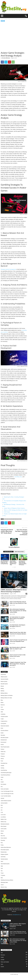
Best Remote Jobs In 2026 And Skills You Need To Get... (18, 648)
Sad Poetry (3, 856)
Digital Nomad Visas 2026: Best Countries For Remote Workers (18, 633)
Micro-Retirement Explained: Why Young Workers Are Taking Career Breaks (18, 610)
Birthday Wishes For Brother (7, 695)
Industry (2, 798)
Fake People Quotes (5, 746)
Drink (2, 728)
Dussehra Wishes (4, 730)
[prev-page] (13, 567)
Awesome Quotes (4, 679)
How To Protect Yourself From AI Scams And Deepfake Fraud (18, 640)
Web (2, 877)
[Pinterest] (9, 62)
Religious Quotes (4, 854)
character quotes (4, 716)
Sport (2, 861)
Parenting (3, 840)
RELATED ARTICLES (8, 551)
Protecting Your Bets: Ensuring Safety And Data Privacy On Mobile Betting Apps (22, 562)
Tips (2, 870)
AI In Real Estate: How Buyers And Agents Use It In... (17, 625)
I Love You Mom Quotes (6, 796)
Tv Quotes (3, 875)
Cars (2, 707)
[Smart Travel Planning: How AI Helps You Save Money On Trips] (5, 604)
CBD (2, 711)
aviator (6, 519)
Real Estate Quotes (5, 849)
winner (2, 884)
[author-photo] (14, 542)
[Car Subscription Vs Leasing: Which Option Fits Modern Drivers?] (5, 619)
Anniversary (3, 674)
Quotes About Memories (6, 847)
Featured (3, 753)
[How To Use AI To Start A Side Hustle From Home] (5, 657)
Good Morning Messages (6, 772)
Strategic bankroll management (8, 269)
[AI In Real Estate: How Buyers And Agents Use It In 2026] (5, 627)
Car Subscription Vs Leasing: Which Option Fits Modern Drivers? (17, 618)
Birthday (2, 690)
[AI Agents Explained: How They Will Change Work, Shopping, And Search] (5, 664)
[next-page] (15, 567)
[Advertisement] (14, 37)
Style (2, 866)
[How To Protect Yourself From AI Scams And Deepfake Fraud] (5, 642)
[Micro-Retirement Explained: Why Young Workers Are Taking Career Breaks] (5, 611)
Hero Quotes (3, 784)
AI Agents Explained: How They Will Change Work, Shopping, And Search (18, 664)
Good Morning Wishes (5, 775)
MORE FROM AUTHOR (19, 551)
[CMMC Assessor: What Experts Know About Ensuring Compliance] (14, 579)
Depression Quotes (5, 725)
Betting (5, 19)
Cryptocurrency (4, 721)
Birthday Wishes (4, 693)
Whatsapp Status (4, 882)
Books (2, 702)
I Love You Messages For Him (7, 793)
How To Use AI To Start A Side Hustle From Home (17, 655)
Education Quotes (4, 737)
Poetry (2, 845)
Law (2, 807)
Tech (2, 868)
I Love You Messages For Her (7, 791)
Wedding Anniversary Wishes (7, 880)
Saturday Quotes (4, 859)
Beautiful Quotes (4, 683)
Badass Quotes (4, 681)
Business (3, 704)
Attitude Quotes (4, 676)
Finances (3, 756)
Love (2, 812)
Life (1, 810)
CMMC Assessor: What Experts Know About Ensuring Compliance (14, 591)
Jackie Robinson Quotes (6, 800)
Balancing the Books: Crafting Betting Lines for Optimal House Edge (13, 562)
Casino (2, 709)
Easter (2, 732)
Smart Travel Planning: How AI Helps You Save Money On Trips (18, 602)
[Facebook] (2, 62)
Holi (1, 786)
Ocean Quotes (4, 838)
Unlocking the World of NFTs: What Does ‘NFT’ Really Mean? (7, 531)
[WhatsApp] (13, 62)
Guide (14, 519)
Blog (2, 700)
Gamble (2, 765)
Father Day (3, 751)
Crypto (2, 718)
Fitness (2, 758)
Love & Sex (3, 814)
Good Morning (4, 770)
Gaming (2, 767)
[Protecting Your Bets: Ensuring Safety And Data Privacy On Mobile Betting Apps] (23, 557)
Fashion (2, 749)
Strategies (19, 519)
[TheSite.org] (14, 7)
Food (2, 760)
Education (3, 735)
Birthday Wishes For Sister (6, 697)
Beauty (2, 686)
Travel (2, 873)
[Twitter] (5, 62)
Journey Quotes (4, 803)
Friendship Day (4, 763)
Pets (2, 842)
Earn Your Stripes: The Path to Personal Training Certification (21, 532)
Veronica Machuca (6, 57)
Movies (2, 831)
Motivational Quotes (5, 824)
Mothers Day (3, 821)
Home (2, 19)
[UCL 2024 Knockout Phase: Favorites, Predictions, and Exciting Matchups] (5, 557)
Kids (2, 805)
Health (2, 782)
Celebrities (3, 714)
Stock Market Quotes (5, 863)
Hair (2, 779)
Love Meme (3, 817)
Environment (3, 742)
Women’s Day (4, 887)
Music (2, 833)
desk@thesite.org (17, 914)
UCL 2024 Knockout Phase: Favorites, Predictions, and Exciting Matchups (5, 562)
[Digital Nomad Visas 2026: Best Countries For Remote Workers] (5, 634)
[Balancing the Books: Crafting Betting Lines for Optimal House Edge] (14, 557)
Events (2, 744)
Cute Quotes (3, 723)
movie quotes (3, 828)
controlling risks (18, 476)
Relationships (4, 852)
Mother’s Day (3, 819)
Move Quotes (3, 826)
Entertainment (4, 739)
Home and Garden (5, 789)
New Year (3, 835)
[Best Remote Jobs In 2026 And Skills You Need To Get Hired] (5, 649)
